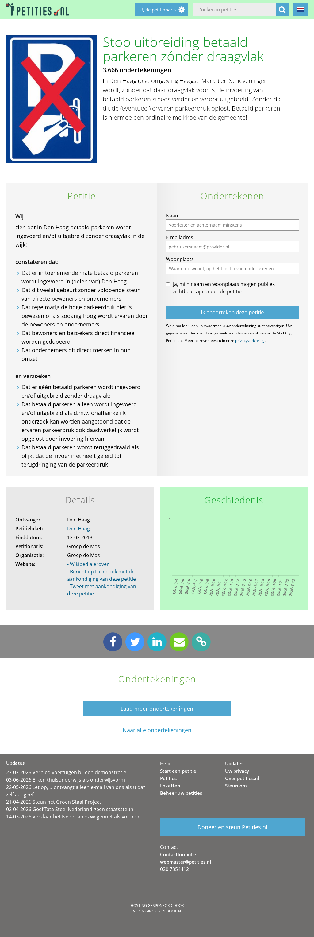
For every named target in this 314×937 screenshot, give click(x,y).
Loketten (170, 786)
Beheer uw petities (181, 793)
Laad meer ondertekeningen (157, 708)
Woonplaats (180, 259)
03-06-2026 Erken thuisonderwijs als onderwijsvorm (65, 779)
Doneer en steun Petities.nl (232, 827)
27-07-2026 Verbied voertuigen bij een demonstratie (66, 772)
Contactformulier (179, 854)
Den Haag (78, 528)
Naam (173, 215)
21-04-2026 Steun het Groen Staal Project (53, 801)
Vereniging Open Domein (157, 911)
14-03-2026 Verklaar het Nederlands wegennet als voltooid (73, 816)
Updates (234, 763)
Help (165, 763)
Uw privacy (237, 771)
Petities (168, 778)
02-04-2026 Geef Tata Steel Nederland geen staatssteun (69, 809)
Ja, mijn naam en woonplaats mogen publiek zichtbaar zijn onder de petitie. (224, 288)
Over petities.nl (242, 778)
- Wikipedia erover (88, 564)
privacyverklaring (250, 340)
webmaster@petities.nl (185, 862)
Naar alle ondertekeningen (157, 730)
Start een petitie (178, 771)
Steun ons (236, 786)
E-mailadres (179, 237)
